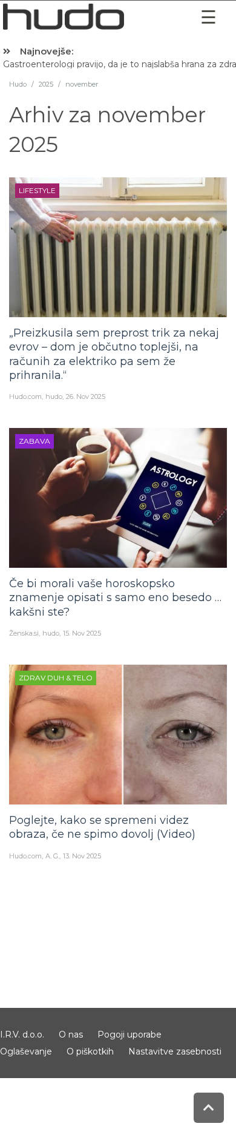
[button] (208, 17)
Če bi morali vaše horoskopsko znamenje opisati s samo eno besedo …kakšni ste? (115, 598)
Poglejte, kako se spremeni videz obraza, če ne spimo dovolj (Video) (102, 827)
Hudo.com (25, 396)
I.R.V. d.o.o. (22, 1034)
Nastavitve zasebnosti (174, 1051)
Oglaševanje (26, 1051)
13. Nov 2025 (82, 856)
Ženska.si (24, 633)
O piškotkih (90, 1051)
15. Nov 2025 (82, 633)
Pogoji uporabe (129, 1034)
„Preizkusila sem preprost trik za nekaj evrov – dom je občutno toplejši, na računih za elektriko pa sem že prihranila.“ (114, 354)
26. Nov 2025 (85, 396)
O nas (71, 1034)
